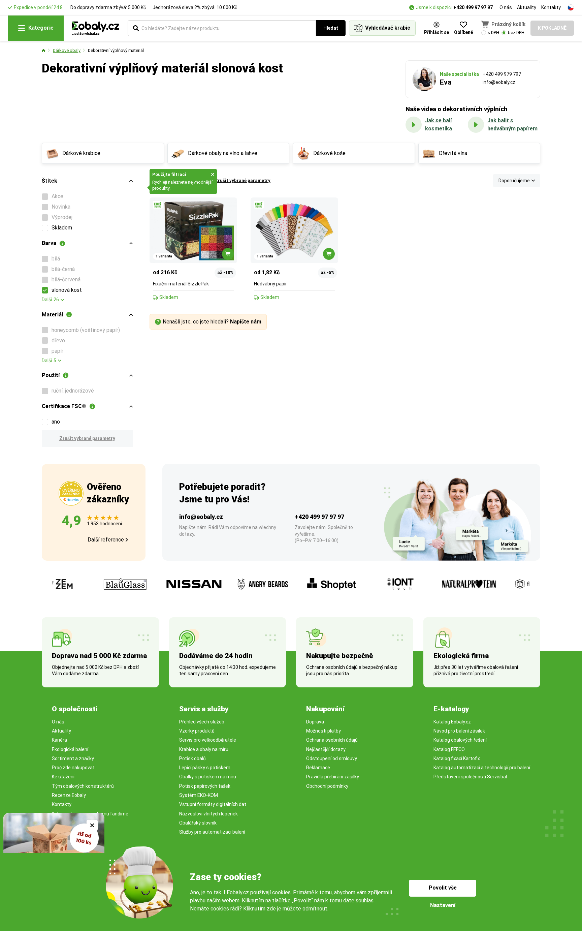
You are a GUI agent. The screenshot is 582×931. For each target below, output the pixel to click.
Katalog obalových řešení (460, 740)
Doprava (315, 721)
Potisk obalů (192, 758)
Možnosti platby (323, 731)
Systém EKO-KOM (198, 795)
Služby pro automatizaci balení (212, 832)
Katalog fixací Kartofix (456, 758)
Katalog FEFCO (449, 749)
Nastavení (442, 905)
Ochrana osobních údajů (332, 740)
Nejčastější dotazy (326, 749)
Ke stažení (63, 776)
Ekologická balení (70, 749)
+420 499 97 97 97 (473, 7)
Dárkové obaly (66, 50)
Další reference (106, 539)
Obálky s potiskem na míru (207, 776)
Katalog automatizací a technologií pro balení (481, 767)
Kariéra (59, 740)
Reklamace (318, 767)
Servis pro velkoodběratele (207, 740)
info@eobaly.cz (499, 82)
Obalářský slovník (198, 823)
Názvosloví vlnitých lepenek (208, 813)
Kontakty (551, 7)
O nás (505, 7)
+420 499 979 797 (502, 74)
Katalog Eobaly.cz (452, 721)
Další (50, 299)
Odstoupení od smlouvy (331, 758)
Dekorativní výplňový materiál (116, 50)
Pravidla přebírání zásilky (332, 776)
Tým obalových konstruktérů (83, 786)
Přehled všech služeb (201, 721)
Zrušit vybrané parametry (87, 438)
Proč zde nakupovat (73, 767)
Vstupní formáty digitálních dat (212, 804)
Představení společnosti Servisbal (470, 776)
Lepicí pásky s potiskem (204, 767)
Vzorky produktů (197, 731)
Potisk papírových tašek (204, 786)
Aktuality (526, 7)
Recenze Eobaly (69, 795)
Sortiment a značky (73, 758)
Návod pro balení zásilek (459, 731)
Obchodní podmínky (327, 786)
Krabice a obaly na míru (203, 749)
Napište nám (245, 321)
